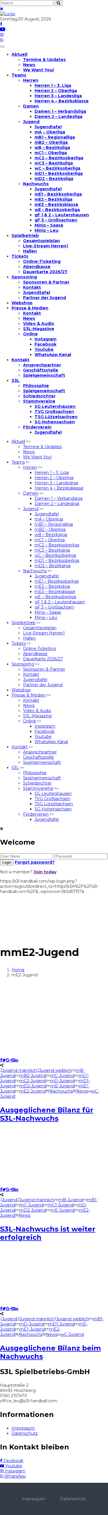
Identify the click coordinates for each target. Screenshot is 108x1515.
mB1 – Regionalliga (55, 137)
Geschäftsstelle (40, 370)
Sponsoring (24, 277)
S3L (16, 380)
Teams (19, 75)
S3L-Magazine (38, 328)
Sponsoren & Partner (46, 282)
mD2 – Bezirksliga (54, 178)
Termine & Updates (44, 59)
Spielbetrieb (25, 235)
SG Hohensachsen (55, 421)
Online (30, 333)
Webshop (22, 302)
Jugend (31, 121)
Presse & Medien (30, 308)
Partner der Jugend (44, 297)
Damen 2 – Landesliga (58, 116)
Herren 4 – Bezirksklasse (62, 101)
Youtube (44, 349)
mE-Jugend (63, 1086)
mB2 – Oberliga (51, 142)
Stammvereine (39, 401)
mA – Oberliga (50, 132)
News (29, 64)
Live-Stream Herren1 (45, 245)
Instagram (45, 339)
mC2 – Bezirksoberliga (59, 157)
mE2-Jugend (33, 1091)
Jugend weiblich (55, 1070)
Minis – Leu (46, 230)
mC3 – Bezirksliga (54, 163)
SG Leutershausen (55, 406)
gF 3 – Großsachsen (56, 220)
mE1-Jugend (32, 1329)
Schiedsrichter (39, 396)
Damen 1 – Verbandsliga (60, 111)
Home (18, 969)
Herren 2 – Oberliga (56, 90)
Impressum (23, 1428)
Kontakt (32, 287)
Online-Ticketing (41, 261)
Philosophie (36, 385)
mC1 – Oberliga (51, 152)
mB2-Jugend (33, 1075)
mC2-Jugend (33, 1080)
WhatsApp (14, 1476)
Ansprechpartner (42, 365)
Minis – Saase (49, 225)
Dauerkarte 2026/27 (45, 271)
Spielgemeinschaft (44, 375)
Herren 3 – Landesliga (58, 95)
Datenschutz (25, 1433)
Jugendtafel (48, 126)
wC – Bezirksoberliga (57, 168)
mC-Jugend (62, 1075)
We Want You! (38, 69)
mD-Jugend (62, 1080)
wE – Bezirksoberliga (57, 209)
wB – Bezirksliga (52, 147)
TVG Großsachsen (54, 411)
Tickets (20, 256)
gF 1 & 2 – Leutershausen (62, 214)
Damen (31, 106)
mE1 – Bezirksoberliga (58, 194)
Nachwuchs (36, 183)
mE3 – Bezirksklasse (56, 204)
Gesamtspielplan (41, 240)
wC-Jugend (72, 1334)
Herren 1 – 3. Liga (53, 85)
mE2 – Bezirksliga (53, 199)
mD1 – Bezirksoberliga (59, 173)
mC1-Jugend (60, 1205)
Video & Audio (38, 323)
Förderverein (37, 427)
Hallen (30, 251)
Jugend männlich (19, 1070)
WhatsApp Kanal (53, 354)
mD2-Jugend (33, 1086)
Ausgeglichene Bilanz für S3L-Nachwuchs (46, 1114)
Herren (30, 80)
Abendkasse (36, 266)
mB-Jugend (70, 1199)
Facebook (45, 344)
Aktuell (19, 54)
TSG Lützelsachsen (56, 416)
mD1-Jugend (61, 1324)
